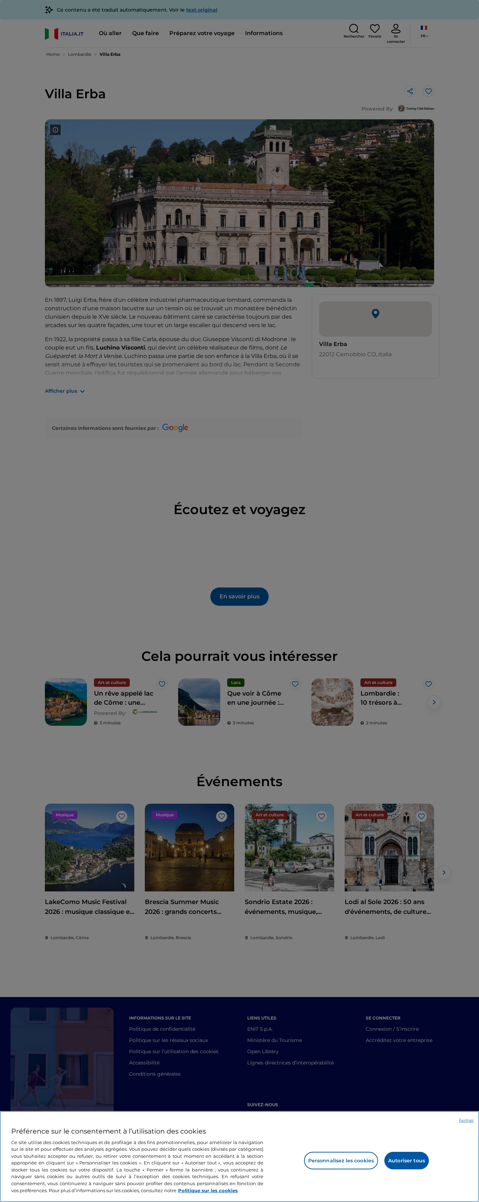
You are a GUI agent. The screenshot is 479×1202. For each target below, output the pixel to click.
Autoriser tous (406, 1160)
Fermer (466, 1120)
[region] (239, 1156)
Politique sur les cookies (208, 1190)
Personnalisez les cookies (341, 1160)
